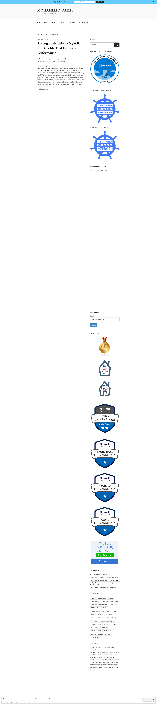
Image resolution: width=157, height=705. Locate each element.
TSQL (109, 634)
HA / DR (113, 611)
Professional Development (107, 621)
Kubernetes (109, 614)
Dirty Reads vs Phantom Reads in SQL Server (103, 587)
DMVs (99, 608)
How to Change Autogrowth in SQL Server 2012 (104, 580)
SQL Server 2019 (96, 631)
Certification (103, 604)
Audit (92, 598)
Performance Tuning (110, 617)
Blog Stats (94, 604)
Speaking (72, 22)
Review (93, 624)
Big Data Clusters (84, 22)
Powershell (94, 621)
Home (39, 22)
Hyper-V (93, 614)
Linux (92, 617)
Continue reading (43, 89)
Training (93, 634)
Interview (100, 614)
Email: (92, 316)
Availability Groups (101, 598)
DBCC (93, 608)
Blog (116, 601)
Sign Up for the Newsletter (63, 2)
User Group (94, 637)
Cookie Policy (37, 702)
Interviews (63, 22)
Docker (105, 608)
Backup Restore (95, 601)
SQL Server (104, 627)
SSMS (105, 631)
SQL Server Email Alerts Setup (99, 574)
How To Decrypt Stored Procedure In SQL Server (104, 577)
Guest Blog (105, 611)
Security (105, 624)
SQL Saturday (95, 627)
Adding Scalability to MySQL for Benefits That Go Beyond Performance (58, 48)
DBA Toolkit (112, 604)
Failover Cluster (95, 611)
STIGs (111, 631)
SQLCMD (113, 624)
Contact (53, 22)
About (46, 22)
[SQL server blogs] (105, 346)
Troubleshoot (102, 634)
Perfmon (99, 617)
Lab (116, 614)
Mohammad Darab (55, 10)
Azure (111, 598)
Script (99, 624)
